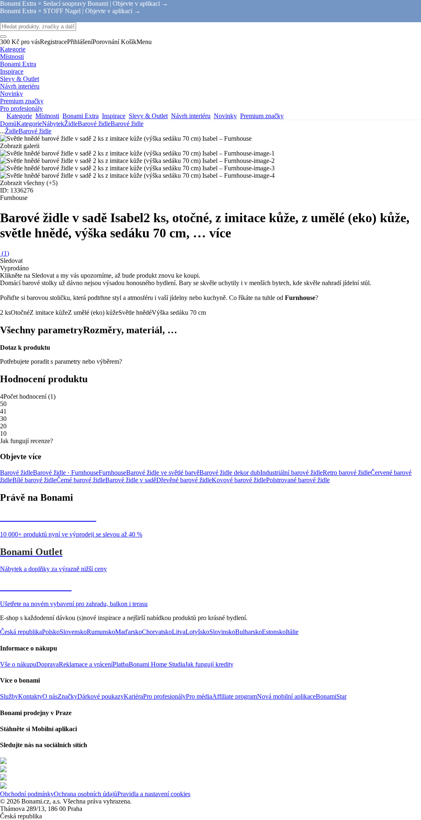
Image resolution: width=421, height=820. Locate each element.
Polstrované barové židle (298, 479)
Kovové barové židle (239, 479)
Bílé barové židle (34, 479)
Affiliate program (234, 696)
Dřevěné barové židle (184, 479)
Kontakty (30, 696)
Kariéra (133, 696)
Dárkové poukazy (100, 696)
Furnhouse (112, 472)
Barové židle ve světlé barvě (162, 472)
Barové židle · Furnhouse (66, 472)
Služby (9, 696)
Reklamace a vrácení (86, 664)
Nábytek (53, 123)
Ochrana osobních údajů (85, 793)
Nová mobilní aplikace (286, 696)
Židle (71, 123)
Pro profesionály (164, 696)
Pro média (199, 696)
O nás (50, 696)
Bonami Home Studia (157, 664)
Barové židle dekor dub (229, 472)
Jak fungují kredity (209, 664)
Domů (8, 123)
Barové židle (127, 123)
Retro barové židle (346, 472)
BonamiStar (331, 696)
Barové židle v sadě (130, 479)
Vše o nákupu (18, 664)
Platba (121, 664)
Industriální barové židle (291, 472)
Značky (67, 696)
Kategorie (29, 123)
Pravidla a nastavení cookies (153, 793)
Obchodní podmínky (27, 793)
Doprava (47, 664)
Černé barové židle (80, 479)
